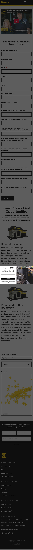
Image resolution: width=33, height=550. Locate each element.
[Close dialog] (32, 266)
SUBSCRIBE (8, 278)
